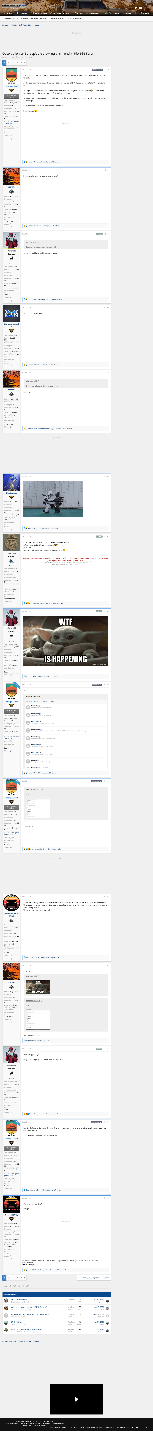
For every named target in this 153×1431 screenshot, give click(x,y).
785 (14, 507)
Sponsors (64, 1427)
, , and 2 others (43, 365)
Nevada (15, 941)
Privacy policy (109, 1427)
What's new (41, 13)
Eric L (13, 1309)
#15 (108, 1198)
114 (14, 202)
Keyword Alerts (61, 13)
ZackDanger (15, 1302)
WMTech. (47, 1423)
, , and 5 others (43, 528)
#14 (108, 1122)
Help (117, 1427)
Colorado (15, 1240)
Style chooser (55, 1427)
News (9, 13)
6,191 (14, 577)
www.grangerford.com (11, 122)
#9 (108, 685)
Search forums (57, 18)
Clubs (80, 13)
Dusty (102, 1309)
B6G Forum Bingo (19, 1299)
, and (42, 957)
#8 (108, 611)
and (38, 1041)
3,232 (14, 275)
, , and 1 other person (50, 429)
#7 (108, 536)
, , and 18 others (43, 162)
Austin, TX (15, 515)
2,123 (14, 109)
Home (122, 1427)
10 (12, 504)
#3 (108, 234)
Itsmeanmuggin (11, 325)
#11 (108, 897)
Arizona (14, 210)
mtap (13, 1324)
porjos (101, 1302)
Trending (23, 18)
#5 (108, 373)
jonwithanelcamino (11, 914)
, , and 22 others (43, 226)
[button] (93, 13)
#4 (108, 307)
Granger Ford (9, 57)
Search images (76, 18)
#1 (108, 69)
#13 (108, 1049)
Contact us (74, 1427)
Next (23, 63)
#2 (108, 170)
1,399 (14, 933)
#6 (108, 476)
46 (12, 574)
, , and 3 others (42, 773)
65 (14, 346)
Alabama (15, 351)
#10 (108, 781)
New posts (9, 18)
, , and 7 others (45, 849)
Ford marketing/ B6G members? (26, 1329)
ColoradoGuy (11, 1215)
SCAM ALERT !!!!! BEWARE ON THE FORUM (30, 1314)
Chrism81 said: (31, 381)
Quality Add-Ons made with (15, 1423)
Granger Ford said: (33, 789)
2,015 (14, 1232)
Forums (23, 13)
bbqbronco (11, 493)
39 (12, 106)
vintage (101, 1332)
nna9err (14, 1317)
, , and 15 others (49, 1270)
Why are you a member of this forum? (29, 1307)
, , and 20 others (45, 299)
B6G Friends (16, 1322)
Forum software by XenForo (35, 1421)
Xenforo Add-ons (35, 1425)
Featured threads (38, 18)
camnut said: (31, 242)
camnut (11, 187)
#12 (108, 965)
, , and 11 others (43, 676)
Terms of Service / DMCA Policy (91, 1427)
